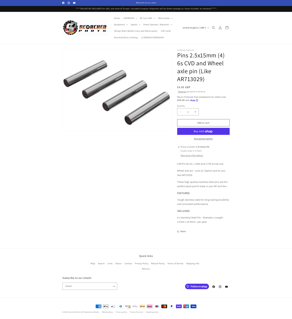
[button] (130, 18)
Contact (128, 263)
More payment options (203, 139)
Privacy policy (121, 312)
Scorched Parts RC (76, 312)
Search (101, 263)
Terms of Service (175, 263)
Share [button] (183, 231)
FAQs (92, 263)
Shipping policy (152, 312)
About (118, 263)
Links (110, 263)
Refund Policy (158, 263)
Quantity (181, 106)
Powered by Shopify (91, 312)
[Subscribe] (113, 286)
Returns (146, 268)
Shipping (182, 91)
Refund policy (107, 312)
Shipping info (192, 263)
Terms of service (136, 312)
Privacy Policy (141, 263)
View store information (192, 155)
